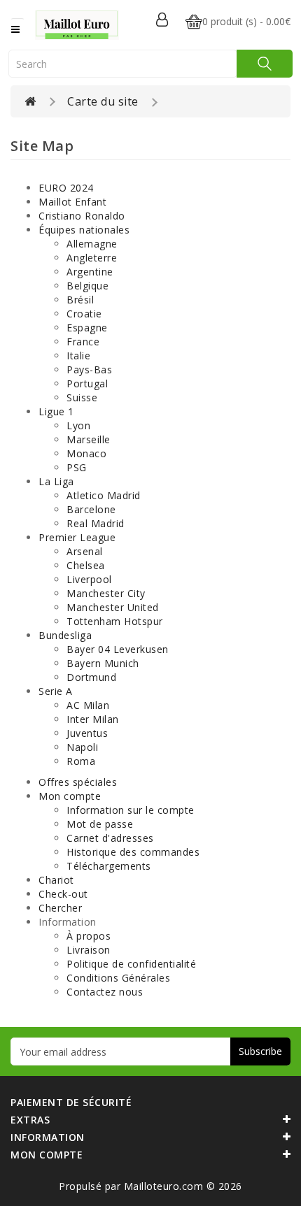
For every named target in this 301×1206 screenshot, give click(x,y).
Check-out (63, 893)
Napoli (82, 747)
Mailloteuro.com (165, 1186)
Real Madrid (95, 523)
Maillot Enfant (72, 201)
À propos (88, 935)
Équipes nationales (84, 229)
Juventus (87, 733)
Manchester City (106, 593)
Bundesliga (65, 635)
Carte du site (103, 101)
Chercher (60, 907)
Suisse (81, 397)
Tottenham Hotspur (114, 621)
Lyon (78, 425)
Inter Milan (92, 719)
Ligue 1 (56, 411)
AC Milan (87, 705)
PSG (76, 467)
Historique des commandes (133, 852)
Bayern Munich (102, 663)
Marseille (88, 439)
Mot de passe (99, 824)
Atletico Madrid (103, 495)
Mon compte (69, 796)
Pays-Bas (89, 369)
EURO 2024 (66, 187)
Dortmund (91, 677)
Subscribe (260, 1051)
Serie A (55, 691)
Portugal (87, 383)
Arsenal (84, 551)
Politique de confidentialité (131, 963)
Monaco (86, 453)
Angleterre (91, 257)
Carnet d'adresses (110, 838)
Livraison (88, 949)
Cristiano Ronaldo (81, 215)
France (82, 341)
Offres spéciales (77, 782)
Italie (78, 355)
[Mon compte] (162, 20)
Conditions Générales (118, 977)
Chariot (56, 879)
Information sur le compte (130, 810)
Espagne (87, 327)
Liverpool (89, 579)
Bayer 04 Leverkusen (117, 649)
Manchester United (112, 607)
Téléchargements (108, 866)
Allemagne (92, 243)
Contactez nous (104, 991)
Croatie (84, 313)
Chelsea (85, 565)
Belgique (87, 285)
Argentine (89, 271)
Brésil (80, 299)
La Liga (56, 481)
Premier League (76, 537)
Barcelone (91, 509)
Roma (80, 761)
